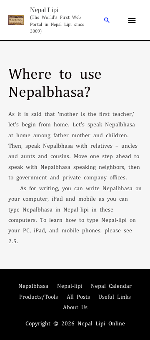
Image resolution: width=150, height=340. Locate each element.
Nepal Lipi (44, 10)
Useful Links (114, 296)
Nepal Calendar (111, 285)
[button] (107, 20)
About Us (75, 307)
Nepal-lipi (69, 285)
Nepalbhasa (33, 285)
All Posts (78, 296)
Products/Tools (38, 296)
